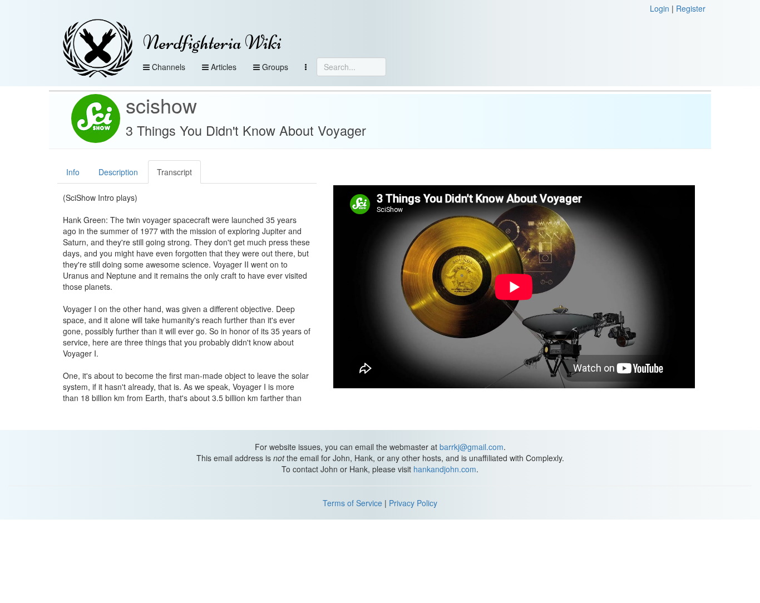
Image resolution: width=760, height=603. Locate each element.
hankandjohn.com (444, 469)
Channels (167, 66)
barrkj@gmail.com (472, 446)
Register (690, 8)
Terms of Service (352, 502)
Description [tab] (118, 171)
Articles (222, 66)
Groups (274, 66)
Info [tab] (73, 171)
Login (659, 8)
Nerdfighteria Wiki (212, 43)
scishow (161, 105)
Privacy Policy (413, 502)
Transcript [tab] (174, 171)
